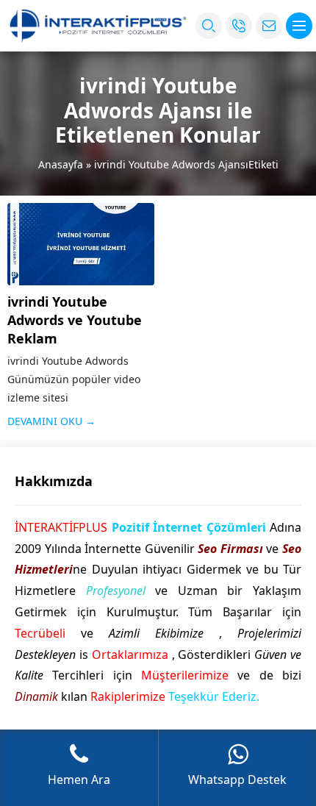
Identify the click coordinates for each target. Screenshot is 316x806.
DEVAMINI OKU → (51, 421)
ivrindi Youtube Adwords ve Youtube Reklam (74, 320)
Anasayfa (60, 164)
